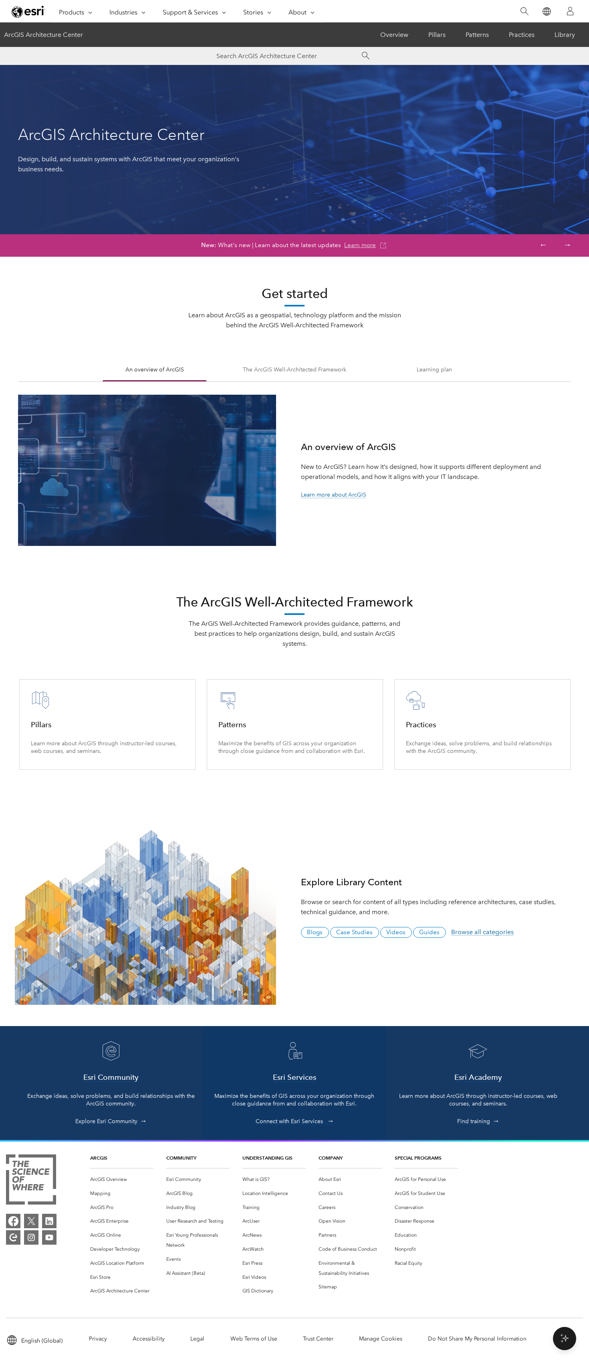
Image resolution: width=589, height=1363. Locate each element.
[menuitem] (121, 1179)
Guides (429, 932)
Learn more (360, 245)
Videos (395, 932)
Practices (522, 35)
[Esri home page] (28, 11)
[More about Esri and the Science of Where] (31, 1181)
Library (565, 35)
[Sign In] (570, 11)
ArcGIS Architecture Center (43, 35)
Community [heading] (181, 1158)
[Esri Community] (13, 1237)
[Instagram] (31, 1237)
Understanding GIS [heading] (267, 1158)
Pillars (437, 35)
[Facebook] (13, 1221)
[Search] (524, 11)
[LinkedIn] (49, 1221)
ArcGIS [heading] (98, 1158)
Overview (394, 35)
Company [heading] (331, 1158)
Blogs (315, 932)
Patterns (477, 35)
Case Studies (354, 932)
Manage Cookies (380, 1338)
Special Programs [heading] (418, 1158)
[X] (31, 1221)
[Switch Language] (546, 11)
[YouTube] (49, 1237)
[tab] (155, 370)
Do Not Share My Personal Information (477, 1338)
